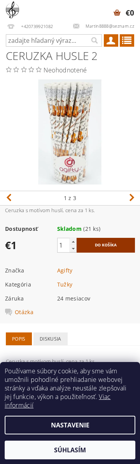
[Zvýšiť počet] (73, 241)
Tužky (65, 284)
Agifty (65, 270)
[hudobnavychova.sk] (12, 10)
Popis (19, 339)
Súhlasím (70, 450)
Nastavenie (70, 425)
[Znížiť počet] (73, 248)
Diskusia (50, 339)
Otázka (24, 312)
